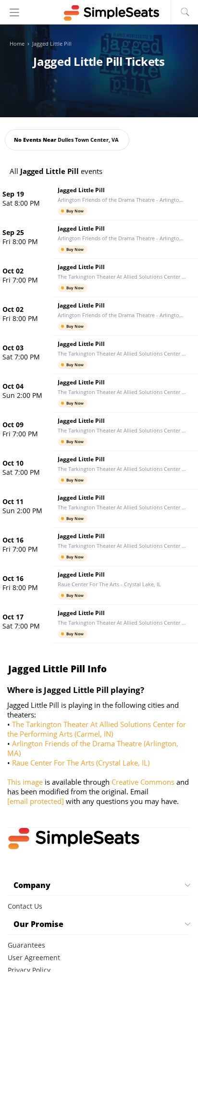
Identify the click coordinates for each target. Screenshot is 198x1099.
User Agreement (34, 957)
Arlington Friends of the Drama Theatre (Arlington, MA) (92, 748)
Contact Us (25, 906)
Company (31, 885)
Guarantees (26, 945)
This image (25, 782)
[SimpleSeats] (99, 13)
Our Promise (38, 924)
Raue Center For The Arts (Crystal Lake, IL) (80, 762)
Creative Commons (142, 782)
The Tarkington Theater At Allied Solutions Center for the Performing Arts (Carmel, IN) (96, 729)
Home (17, 43)
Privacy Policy (29, 970)
